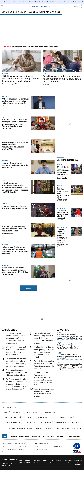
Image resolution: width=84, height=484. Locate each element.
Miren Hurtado (6, 84)
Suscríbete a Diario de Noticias (54, 436)
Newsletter (36, 436)
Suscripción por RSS (58, 448)
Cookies (44, 460)
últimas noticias (67, 159)
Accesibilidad (59, 460)
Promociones (24, 436)
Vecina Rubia (46, 422)
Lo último (63, 329)
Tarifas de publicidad (41, 449)
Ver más (28, 288)
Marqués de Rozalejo (12, 412)
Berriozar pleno (65, 417)
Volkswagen (30, 422)
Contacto (13, 436)
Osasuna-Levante (49, 412)
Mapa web (38, 448)
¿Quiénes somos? (74, 436)
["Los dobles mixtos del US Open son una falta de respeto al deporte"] (76, 215)
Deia (3, 446)
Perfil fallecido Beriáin (13, 417)
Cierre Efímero (31, 412)
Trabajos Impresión (58, 446)
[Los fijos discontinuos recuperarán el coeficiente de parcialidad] (43, 167)
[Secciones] (2, 6)
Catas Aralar (61, 422)
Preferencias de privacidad (78, 462)
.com (4, 436)
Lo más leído (9, 329)
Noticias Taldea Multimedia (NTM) (9, 450)
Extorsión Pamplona (12, 422)
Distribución (38, 446)
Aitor (30, 417)
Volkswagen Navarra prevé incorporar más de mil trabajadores (35, 47)
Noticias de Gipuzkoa (25, 448)
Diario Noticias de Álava (8, 448)
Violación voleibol (45, 417)
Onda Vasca (22, 449)
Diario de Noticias (24, 446)
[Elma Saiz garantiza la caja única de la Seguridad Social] (43, 210)
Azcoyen (75, 422)
